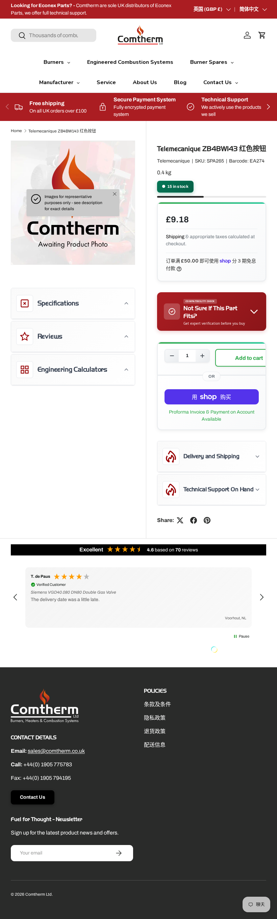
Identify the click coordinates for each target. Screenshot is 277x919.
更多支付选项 (212, 415)
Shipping (175, 236)
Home (16, 130)
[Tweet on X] (180, 520)
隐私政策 (155, 718)
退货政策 (155, 731)
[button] (262, 35)
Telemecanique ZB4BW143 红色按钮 (62, 131)
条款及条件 (157, 704)
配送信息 (155, 745)
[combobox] (53, 35)
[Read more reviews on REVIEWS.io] (231, 650)
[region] (138, 598)
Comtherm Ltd (38, 894)
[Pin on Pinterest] (207, 520)
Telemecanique (173, 161)
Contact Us (32, 797)
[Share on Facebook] (193, 520)
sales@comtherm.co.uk (56, 751)
